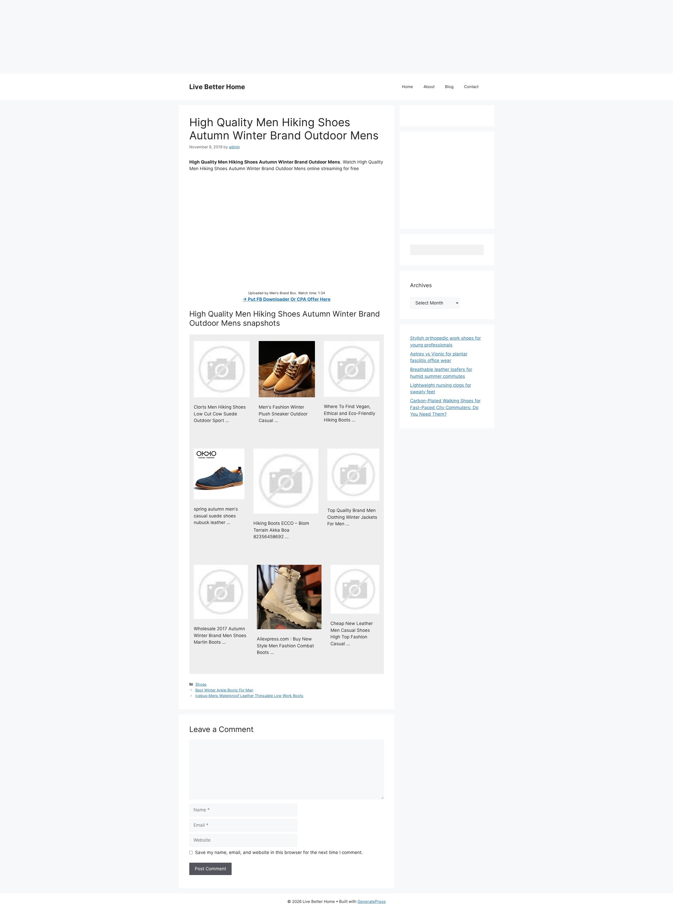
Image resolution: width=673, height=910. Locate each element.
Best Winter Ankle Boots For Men (224, 690)
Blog (449, 86)
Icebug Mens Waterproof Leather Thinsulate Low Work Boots (249, 695)
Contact (471, 86)
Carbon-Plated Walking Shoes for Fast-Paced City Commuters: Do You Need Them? (445, 407)
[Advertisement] (157, 37)
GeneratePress (372, 901)
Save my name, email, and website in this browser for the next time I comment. (279, 852)
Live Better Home (217, 87)
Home (407, 86)
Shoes (201, 684)
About (429, 86)
